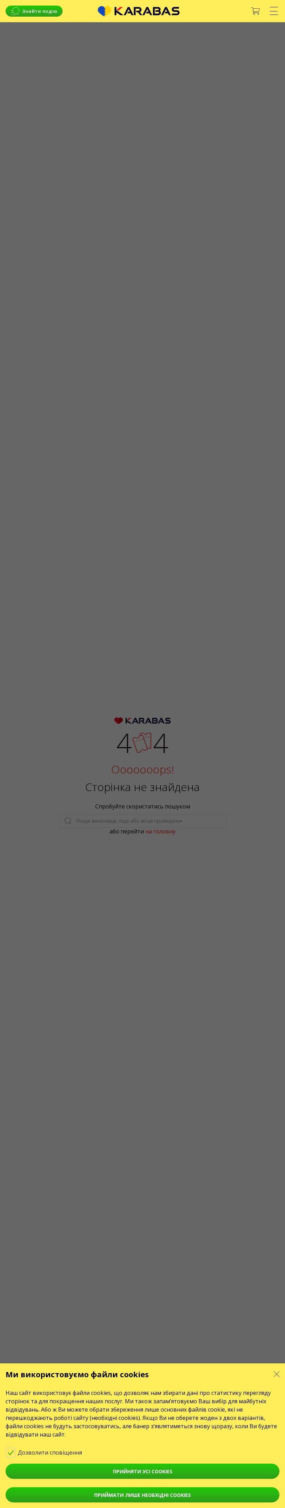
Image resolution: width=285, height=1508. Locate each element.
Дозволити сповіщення (50, 1452)
